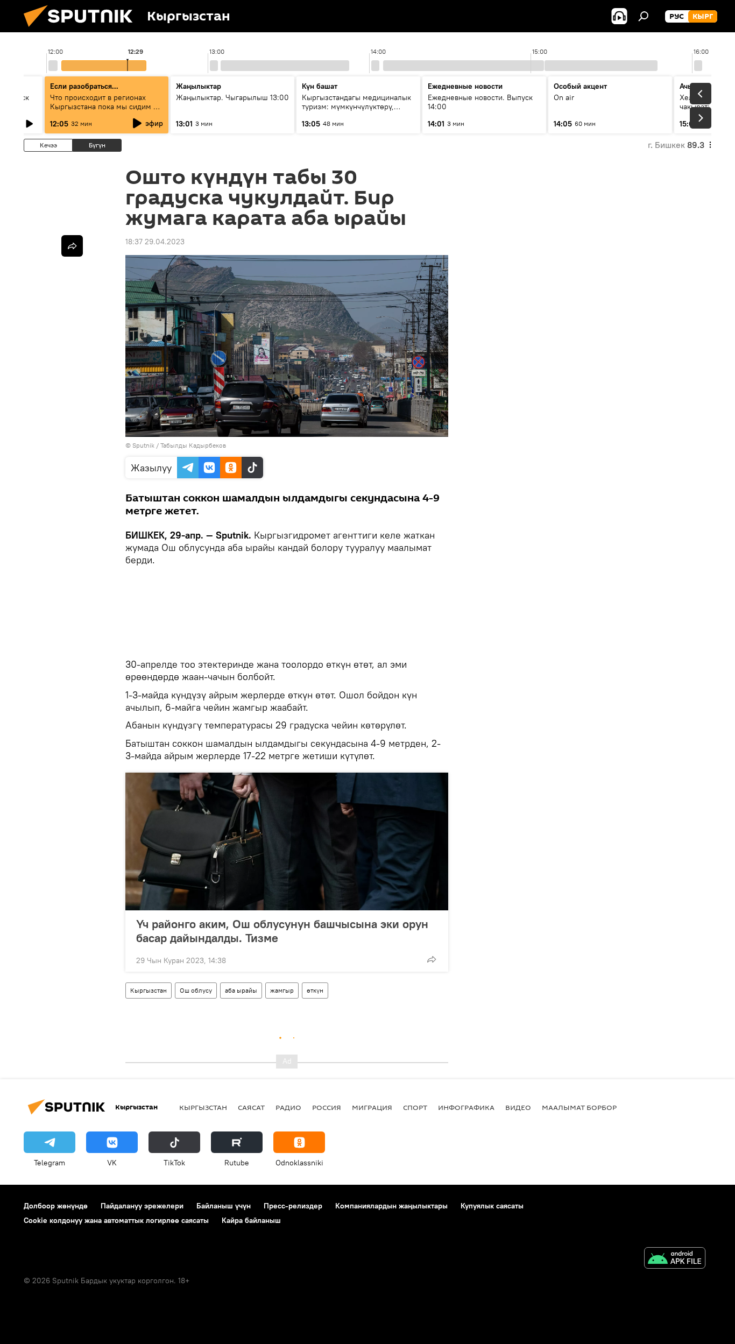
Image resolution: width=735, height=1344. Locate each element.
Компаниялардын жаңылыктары (391, 1206)
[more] (431, 959)
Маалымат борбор (579, 1107)
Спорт (415, 1107)
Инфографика (466, 1107)
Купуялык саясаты (492, 1206)
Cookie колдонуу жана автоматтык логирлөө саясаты (116, 1220)
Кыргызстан (148, 990)
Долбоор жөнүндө (56, 1206)
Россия (326, 1107)
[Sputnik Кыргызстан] (82, 29)
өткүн (315, 990)
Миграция (372, 1107)
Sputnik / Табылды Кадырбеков (179, 445)
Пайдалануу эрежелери (142, 1206)
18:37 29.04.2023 (155, 241)
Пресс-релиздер (293, 1206)
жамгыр (282, 990)
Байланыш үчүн (223, 1206)
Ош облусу (196, 990)
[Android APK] (674, 1259)
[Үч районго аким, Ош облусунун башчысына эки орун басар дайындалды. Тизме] (286, 841)
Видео (518, 1107)
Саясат (251, 1107)
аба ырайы (241, 990)
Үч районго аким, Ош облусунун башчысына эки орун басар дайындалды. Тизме (282, 931)
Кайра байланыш (251, 1220)
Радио (288, 1107)
